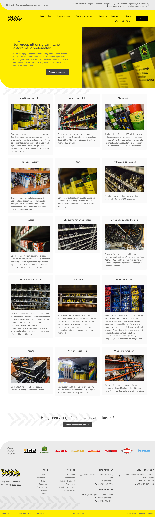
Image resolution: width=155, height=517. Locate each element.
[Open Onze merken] (53, 16)
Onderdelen (42, 478)
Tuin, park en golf (67, 481)
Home (45, 474)
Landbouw (70, 474)
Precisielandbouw (67, 487)
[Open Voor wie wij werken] (94, 16)
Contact (44, 493)
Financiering (69, 490)
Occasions (43, 484)
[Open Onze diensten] (71, 16)
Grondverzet (69, 478)
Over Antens (42, 487)
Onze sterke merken (11, 451)
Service (44, 481)
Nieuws (44, 490)
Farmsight (70, 484)
